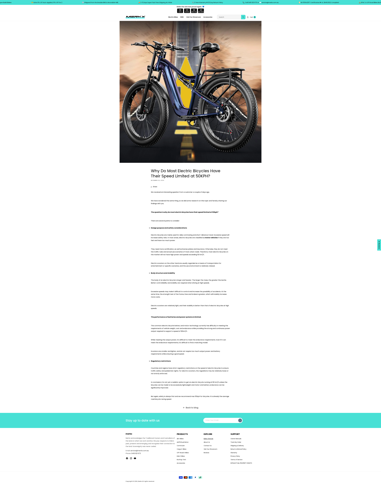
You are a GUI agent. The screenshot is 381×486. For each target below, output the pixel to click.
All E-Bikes (180, 439)
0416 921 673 (136, 453)
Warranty (234, 453)
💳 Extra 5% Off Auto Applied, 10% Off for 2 (27, 2)
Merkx (140, 481)
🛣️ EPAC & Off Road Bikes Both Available (354, 2)
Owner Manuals (236, 439)
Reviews (206, 453)
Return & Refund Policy (238, 449)
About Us (207, 442)
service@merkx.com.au (139, 451)
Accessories (181, 463)
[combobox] (231, 17)
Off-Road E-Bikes (183, 453)
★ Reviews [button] (379, 245)
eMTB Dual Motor (183, 442)
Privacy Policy (235, 456)
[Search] (243, 17)
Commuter (181, 446)
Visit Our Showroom (210, 449)
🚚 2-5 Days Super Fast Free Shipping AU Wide (135, 2)
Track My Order (236, 442)
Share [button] (155, 187)
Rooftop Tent (181, 460)
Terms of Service (236, 460)
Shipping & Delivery (237, 446)
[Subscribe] (240, 420)
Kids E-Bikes (181, 456)
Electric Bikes (173, 17)
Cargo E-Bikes (181, 449)
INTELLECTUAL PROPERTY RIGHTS (241, 463)
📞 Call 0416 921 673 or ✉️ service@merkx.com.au (241, 2)
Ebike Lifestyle (208, 439)
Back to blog (192, 407)
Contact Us (208, 446)
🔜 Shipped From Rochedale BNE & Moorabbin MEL (80, 2)
